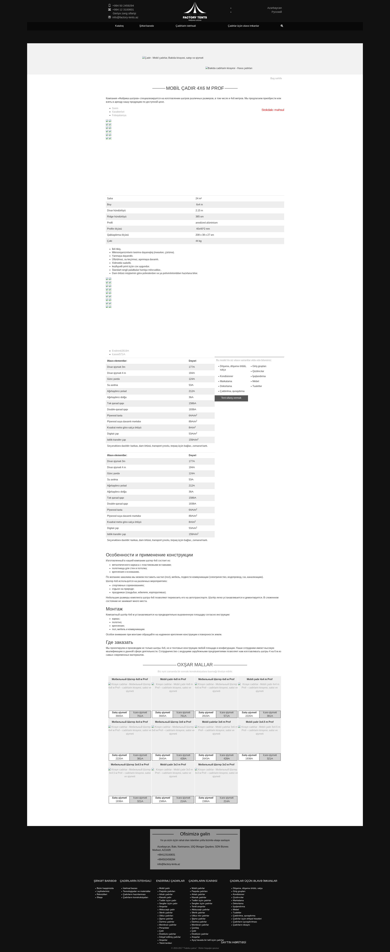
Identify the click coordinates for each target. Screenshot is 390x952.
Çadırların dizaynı (241, 925)
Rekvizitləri (102, 894)
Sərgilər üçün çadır (168, 903)
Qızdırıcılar (238, 897)
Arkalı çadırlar (166, 894)
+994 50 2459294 (123, 5)
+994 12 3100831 (123, 9)
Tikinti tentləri (165, 943)
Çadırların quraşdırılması (245, 921)
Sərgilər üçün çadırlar (202, 903)
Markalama (238, 900)
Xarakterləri (118, 111)
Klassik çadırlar (199, 897)
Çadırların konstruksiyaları (135, 897)
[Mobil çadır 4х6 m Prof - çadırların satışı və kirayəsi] (107, 120)
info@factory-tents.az (125, 17)
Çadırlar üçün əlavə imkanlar (243, 26)
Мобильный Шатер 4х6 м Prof (216, 679)
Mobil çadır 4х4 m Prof (259, 679)
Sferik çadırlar (166, 912)
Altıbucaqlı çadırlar (201, 909)
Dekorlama (238, 903)
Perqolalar (164, 928)
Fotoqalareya (119, 115)
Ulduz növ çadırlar (200, 915)
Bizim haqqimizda (105, 888)
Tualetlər (237, 912)
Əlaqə (100, 897)
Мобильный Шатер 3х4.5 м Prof (130, 764)
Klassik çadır (165, 897)
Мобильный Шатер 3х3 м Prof (216, 764)
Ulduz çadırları (166, 915)
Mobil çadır (164, 888)
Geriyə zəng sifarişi (124, 13)
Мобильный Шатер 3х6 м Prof (173, 722)
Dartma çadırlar (166, 921)
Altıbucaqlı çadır (167, 909)
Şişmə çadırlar (166, 918)
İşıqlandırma (239, 906)
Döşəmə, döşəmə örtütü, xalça (247, 888)
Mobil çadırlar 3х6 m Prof (216, 722)
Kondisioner (238, 894)
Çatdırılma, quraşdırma (244, 915)
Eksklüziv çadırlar (167, 934)
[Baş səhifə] (195, 11)
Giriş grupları (239, 891)
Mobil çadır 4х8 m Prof (173, 679)
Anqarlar (163, 906)
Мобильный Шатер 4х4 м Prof (130, 722)
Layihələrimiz (103, 891)
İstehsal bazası (130, 888)
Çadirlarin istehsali (186, 26)
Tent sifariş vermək (231, 398)
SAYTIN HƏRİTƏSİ (233, 942)
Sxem (115, 108)
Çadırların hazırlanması (134, 894)
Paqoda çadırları (167, 891)
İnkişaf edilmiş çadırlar (170, 937)
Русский (277, 11)
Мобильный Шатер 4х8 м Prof (130, 679)
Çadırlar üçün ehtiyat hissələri (247, 918)
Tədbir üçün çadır (167, 900)
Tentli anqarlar (198, 906)
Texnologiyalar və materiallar (137, 891)
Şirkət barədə (146, 26)
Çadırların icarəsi (203, 880)
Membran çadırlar (167, 925)
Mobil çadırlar (198, 888)
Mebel (236, 909)
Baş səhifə (276, 78)
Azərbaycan (274, 7)
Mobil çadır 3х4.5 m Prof (259, 722)
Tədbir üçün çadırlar (201, 900)
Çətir (161, 931)
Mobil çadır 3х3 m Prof (173, 764)
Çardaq (195, 928)
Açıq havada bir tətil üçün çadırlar (208, 940)
